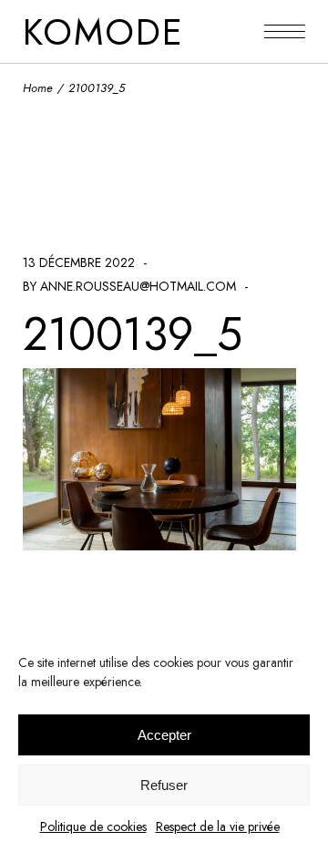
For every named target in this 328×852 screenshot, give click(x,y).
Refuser (164, 785)
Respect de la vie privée (218, 826)
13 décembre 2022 (79, 262)
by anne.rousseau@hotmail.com (129, 286)
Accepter (164, 735)
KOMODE (103, 31)
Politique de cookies (93, 826)
